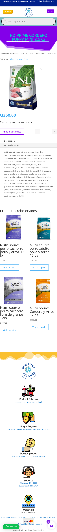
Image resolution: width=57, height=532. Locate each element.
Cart (51, 11)
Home (2, 53)
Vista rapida (9, 267)
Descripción (9, 141)
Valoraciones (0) (11, 145)
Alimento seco (18, 53)
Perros (9, 53)
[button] (41, 68)
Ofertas (8, 12)
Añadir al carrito (12, 131)
